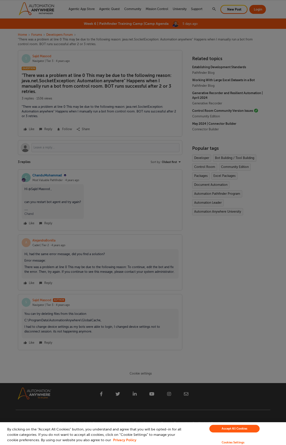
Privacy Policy (124, 440)
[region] (143, 433)
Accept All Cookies (234, 428)
